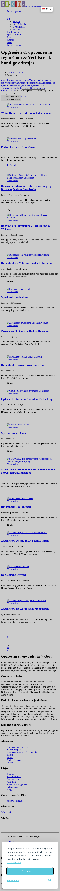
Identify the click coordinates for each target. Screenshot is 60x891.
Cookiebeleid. (14, 862)
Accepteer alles (30, 871)
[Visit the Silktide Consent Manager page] (49, 880)
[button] (46, 9)
